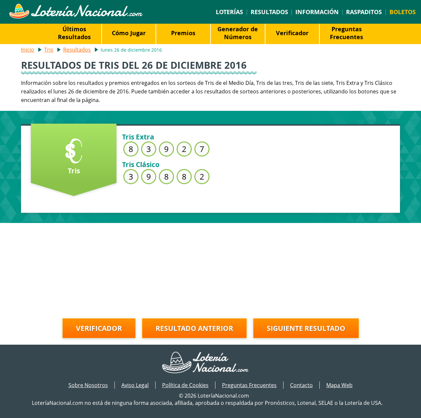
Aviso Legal (135, 385)
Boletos (402, 12)
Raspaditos (364, 12)
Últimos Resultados (74, 33)
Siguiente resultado (306, 328)
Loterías (229, 12)
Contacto (301, 385)
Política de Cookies (185, 385)
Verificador (292, 33)
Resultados (269, 12)
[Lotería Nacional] (210, 363)
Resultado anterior (194, 328)
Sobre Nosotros (88, 385)
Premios (183, 33)
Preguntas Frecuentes (346, 33)
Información (317, 12)
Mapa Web (339, 385)
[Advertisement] (210, 269)
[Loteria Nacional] (76, 16)
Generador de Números (237, 33)
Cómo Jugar (129, 33)
